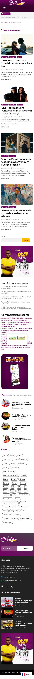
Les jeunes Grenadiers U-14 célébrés (23, 624)
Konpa (17, 499)
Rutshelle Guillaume (9, 519)
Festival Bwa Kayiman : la (23, 613)
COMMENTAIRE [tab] (26, 395)
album (12, 455)
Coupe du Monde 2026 (10, 475)
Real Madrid (7, 515)
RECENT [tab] (6, 395)
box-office (23, 459)
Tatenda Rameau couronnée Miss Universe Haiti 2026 (15, 302)
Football (15, 400)
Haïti (19, 491)
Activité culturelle (18, 413)
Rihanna (17, 515)
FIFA (19, 487)
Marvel (23, 503)
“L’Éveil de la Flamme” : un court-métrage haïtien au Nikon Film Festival (16, 331)
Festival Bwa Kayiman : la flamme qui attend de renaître (16, 292)
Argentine (6, 459)
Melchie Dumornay (9, 507)
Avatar (15, 459)
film (25, 487)
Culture (5, 57)
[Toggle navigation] (4, 9)
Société (20, 104)
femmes (23, 483)
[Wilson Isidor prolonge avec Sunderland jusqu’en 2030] (7, 602)
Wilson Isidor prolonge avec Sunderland (23, 602)
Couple (23, 475)
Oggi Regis (6, 69)
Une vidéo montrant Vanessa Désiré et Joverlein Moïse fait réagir (16, 110)
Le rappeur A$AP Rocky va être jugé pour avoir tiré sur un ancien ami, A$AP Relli (16, 347)
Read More (5, 79)
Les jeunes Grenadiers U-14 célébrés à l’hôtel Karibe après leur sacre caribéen (16, 297)
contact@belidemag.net (13, 581)
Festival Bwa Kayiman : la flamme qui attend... (21, 416)
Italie (14, 495)
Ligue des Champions (10, 503)
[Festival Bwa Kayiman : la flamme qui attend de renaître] (7, 613)
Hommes (6, 495)
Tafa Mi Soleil (7, 523)
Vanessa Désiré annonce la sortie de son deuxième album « (16, 213)
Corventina (15, 467)
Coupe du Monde (9, 471)
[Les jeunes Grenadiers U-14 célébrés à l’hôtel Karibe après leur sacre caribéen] (7, 624)
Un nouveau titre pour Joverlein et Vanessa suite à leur (16, 63)
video (19, 57)
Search (3, 236)
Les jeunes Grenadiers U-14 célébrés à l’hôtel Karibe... (21, 427)
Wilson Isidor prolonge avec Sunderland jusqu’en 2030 (14, 287)
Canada (12, 463)
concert (5, 467)
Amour (19, 455)
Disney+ (13, 479)
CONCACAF (22, 463)
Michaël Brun (23, 507)
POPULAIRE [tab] (14, 395)
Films (5, 491)
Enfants (22, 479)
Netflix (5, 511)
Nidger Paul (15, 511)
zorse (3, 318)
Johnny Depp (7, 499)
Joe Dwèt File (23, 495)
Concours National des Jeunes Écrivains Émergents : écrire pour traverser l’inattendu (16, 324)
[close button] (26, 335)
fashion (14, 483)
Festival (5, 487)
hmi (25, 491)
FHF (12, 487)
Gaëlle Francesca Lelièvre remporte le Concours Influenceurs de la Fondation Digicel (16, 308)
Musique (12, 57)
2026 (4, 455)
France (12, 491)
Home (6, 23)
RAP (23, 511)
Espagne (6, 483)
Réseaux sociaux (25, 519)
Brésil (5, 463)
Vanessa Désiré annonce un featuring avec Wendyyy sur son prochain (16, 162)
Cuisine (5, 479)
